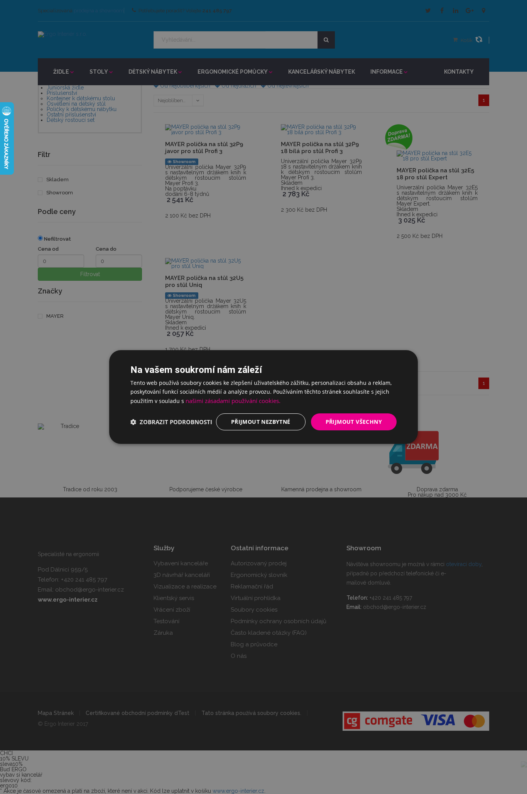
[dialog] (263, 397)
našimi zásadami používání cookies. (233, 401)
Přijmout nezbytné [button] (261, 421)
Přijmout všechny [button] (354, 421)
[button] (171, 421)
